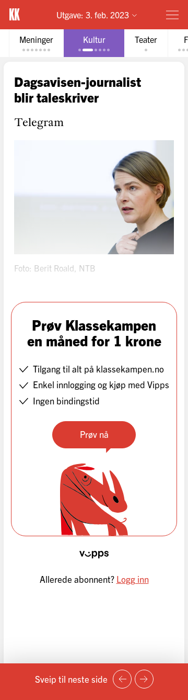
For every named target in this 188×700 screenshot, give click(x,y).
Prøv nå (94, 433)
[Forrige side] (122, 679)
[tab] (36, 43)
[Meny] (172, 14)
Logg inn (132, 578)
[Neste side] (144, 679)
